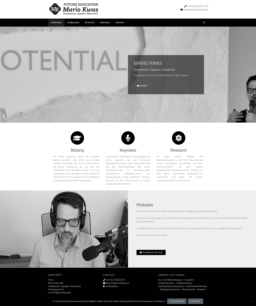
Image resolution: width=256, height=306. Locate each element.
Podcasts (145, 205)
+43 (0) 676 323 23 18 (197, 6)
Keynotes (90, 22)
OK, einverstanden (177, 301)
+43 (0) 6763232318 (115, 280)
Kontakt (119, 22)
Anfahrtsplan (112, 286)
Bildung (77, 150)
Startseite (56, 22)
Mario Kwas (148, 63)
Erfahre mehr (195, 301)
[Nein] (252, 301)
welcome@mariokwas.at (195, 9)
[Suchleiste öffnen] (204, 23)
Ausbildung (73, 22)
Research (105, 22)
